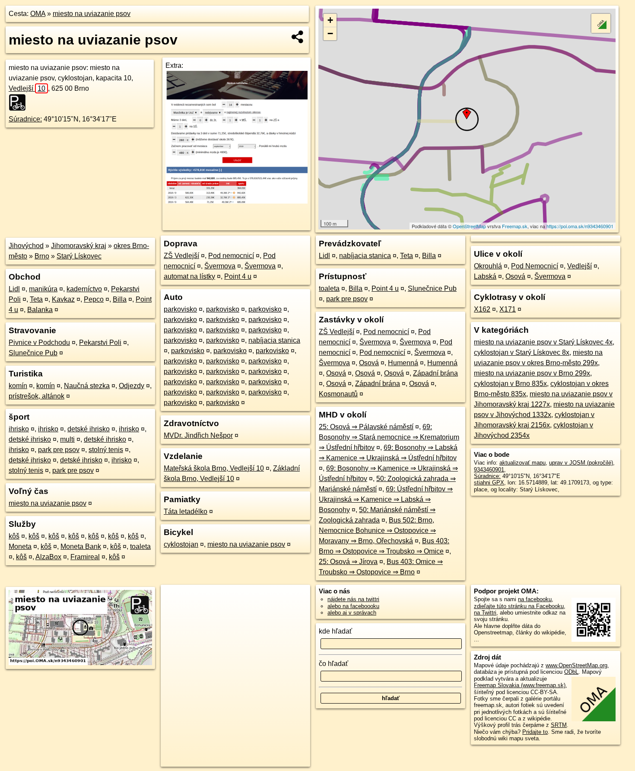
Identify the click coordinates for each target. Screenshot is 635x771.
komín (18, 385)
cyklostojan (181, 544)
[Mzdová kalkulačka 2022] (236, 201)
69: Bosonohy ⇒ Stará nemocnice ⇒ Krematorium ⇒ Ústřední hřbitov (389, 437)
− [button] (330, 33)
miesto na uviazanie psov (91, 13)
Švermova (219, 266)
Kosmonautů (338, 394)
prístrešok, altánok (36, 396)
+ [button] (330, 20)
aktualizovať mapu (522, 462)
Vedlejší (27, 88)
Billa (120, 299)
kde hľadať (335, 631)
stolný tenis (106, 449)
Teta (36, 299)
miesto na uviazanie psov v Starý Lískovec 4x (543, 342)
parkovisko (180, 309)
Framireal (85, 557)
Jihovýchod (26, 245)
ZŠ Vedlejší (181, 255)
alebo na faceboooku (353, 606)
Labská (485, 276)
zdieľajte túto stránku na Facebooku (519, 606)
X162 (482, 309)
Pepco (94, 299)
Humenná (403, 362)
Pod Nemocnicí (534, 266)
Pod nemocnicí (231, 255)
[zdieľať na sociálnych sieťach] (297, 37)
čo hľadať (333, 663)
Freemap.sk (514, 226)
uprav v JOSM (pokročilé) (581, 462)
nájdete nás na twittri (353, 599)
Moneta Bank (80, 546)
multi (67, 439)
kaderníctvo (84, 289)
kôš (14, 536)
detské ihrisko (88, 429)
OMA (37, 13)
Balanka (40, 309)
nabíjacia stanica (274, 340)
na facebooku (535, 599)
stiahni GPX (489, 482)
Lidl (14, 289)
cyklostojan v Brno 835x (510, 383)
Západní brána (435, 373)
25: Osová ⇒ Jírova (348, 561)
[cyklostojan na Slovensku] (20, 102)
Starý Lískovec (79, 256)
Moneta (20, 546)
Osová (369, 362)
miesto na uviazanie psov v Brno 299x (532, 373)
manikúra (43, 289)
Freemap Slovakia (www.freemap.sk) (519, 685)
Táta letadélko (185, 511)
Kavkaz (63, 299)
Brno (42, 256)
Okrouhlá (488, 266)
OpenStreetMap (469, 226)
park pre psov (58, 449)
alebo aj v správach (351, 612)
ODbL (571, 672)
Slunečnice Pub (33, 353)
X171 (507, 309)
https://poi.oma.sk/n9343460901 (579, 226)
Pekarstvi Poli (100, 342)
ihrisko (19, 429)
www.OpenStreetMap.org (576, 665)
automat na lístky (189, 276)
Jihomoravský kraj (78, 245)
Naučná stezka (87, 385)
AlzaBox (48, 557)
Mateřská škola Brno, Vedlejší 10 (214, 468)
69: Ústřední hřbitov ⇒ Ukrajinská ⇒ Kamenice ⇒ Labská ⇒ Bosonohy (386, 499)
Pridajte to (535, 732)
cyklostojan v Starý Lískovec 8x (521, 352)
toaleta (140, 546)
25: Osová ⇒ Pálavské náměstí (366, 426)
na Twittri (485, 612)
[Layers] (600, 23)
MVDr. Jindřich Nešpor (198, 435)
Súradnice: (25, 119)
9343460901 (489, 469)
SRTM (559, 725)
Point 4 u (237, 276)
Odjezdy (131, 385)
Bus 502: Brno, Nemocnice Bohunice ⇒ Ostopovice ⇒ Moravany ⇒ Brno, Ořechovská (377, 530)
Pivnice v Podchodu (39, 342)
